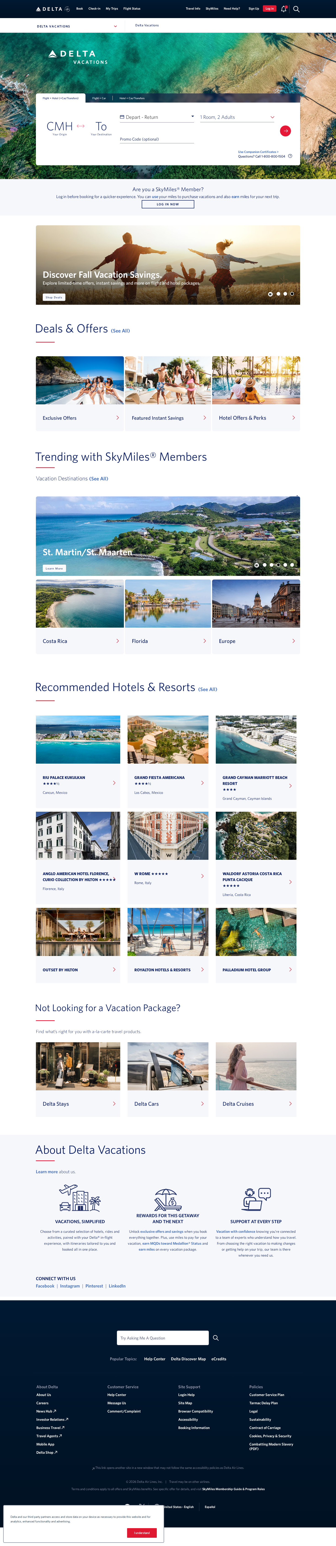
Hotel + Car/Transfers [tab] (132, 98)
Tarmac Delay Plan (263, 1403)
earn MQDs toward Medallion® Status (171, 1243)
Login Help (186, 1395)
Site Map (185, 1403)
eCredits (218, 1358)
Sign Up (254, 8)
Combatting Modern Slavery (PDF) (271, 1446)
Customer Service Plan (266, 1395)
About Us (43, 1395)
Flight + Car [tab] (99, 98)
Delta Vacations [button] (78, 26)
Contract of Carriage (265, 1428)
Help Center (154, 1358)
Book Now (53, 297)
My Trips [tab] (112, 8)
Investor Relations (50, 1419)
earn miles (147, 1249)
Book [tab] (79, 8)
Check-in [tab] (94, 8)
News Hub (44, 1411)
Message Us (116, 1403)
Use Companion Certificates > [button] (258, 152)
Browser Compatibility (195, 1411)
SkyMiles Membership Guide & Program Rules (233, 1489)
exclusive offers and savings (161, 1231)
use (155, 196)
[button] (67, 9)
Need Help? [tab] (232, 8)
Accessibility (188, 1419)
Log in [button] (270, 8)
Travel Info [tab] (193, 8)
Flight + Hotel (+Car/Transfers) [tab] (61, 98)
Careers (42, 1403)
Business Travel (48, 1428)
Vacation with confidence (235, 1231)
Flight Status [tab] (131, 8)
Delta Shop (44, 1452)
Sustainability (260, 1419)
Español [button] (210, 1507)
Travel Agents (47, 1436)
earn (235, 196)
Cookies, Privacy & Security (270, 1436)
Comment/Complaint (124, 1411)
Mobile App (45, 1444)
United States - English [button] (178, 1507)
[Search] (296, 9)
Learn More (54, 568)
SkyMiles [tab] (212, 8)
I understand (142, 1533)
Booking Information (194, 1428)
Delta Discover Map (188, 1358)
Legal (253, 1411)
